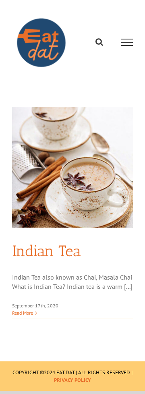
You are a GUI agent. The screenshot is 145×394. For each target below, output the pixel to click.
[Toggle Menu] (127, 43)
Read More (22, 315)
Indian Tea (46, 253)
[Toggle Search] (99, 43)
